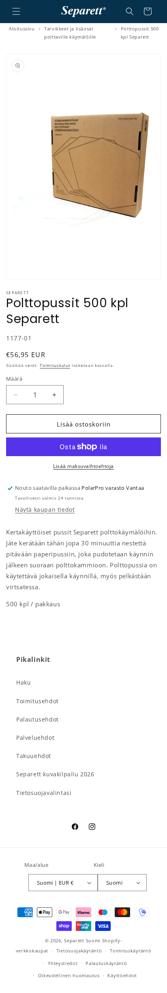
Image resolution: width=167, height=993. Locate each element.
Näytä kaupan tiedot (45, 509)
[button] (16, 11)
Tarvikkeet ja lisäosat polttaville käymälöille (70, 33)
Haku (23, 682)
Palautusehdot (37, 719)
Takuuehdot (33, 756)
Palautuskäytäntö (106, 963)
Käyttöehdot (122, 975)
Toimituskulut (55, 365)
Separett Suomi (82, 940)
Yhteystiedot (62, 963)
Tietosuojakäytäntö (79, 951)
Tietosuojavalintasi (43, 793)
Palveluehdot (35, 737)
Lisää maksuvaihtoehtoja (83, 466)
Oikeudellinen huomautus (69, 975)
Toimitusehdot (37, 701)
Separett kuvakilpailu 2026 (55, 774)
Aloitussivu (22, 29)
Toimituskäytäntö (130, 951)
